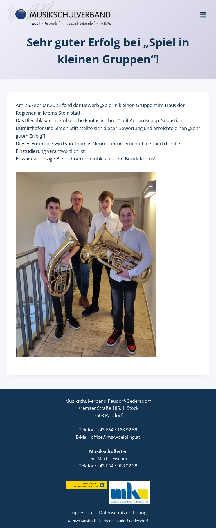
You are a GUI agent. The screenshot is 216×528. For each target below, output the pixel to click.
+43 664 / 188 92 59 (117, 430)
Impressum (81, 512)
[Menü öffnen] (203, 13)
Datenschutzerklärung (123, 512)
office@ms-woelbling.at (115, 437)
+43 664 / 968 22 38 (117, 466)
